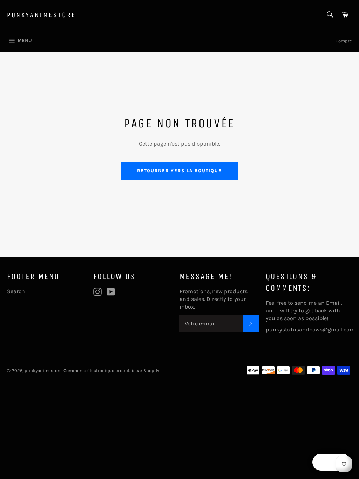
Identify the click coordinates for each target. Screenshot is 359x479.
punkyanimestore (41, 15)
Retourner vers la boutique (179, 170)
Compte (344, 40)
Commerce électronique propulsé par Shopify (111, 370)
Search (16, 291)
